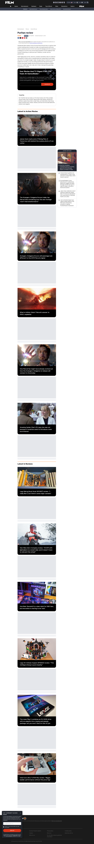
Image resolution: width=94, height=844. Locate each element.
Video (56, 6)
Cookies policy (68, 830)
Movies (27, 29)
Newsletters (64, 6)
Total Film (32, 35)
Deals (40, 6)
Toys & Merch (48, 6)
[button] (86, 2)
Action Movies (34, 29)
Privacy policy (50, 830)
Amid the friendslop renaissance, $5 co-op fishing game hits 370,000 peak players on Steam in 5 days (67, 167)
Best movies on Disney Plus (55, 9)
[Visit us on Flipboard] (56, 2)
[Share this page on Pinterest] (22, 38)
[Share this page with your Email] (26, 38)
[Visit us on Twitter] (54, 2)
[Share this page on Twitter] (20, 38)
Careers (31, 833)
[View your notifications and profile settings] (82, 2)
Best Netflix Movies (33, 9)
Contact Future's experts (35, 830)
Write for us (32, 835)
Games (16, 6)
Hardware (33, 6)
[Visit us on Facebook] (60, 2)
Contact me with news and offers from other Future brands (12, 827)
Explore (72, 6)
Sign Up (12, 830)
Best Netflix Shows (67, 9)
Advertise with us (69, 833)
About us (49, 833)
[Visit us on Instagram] (62, 2)
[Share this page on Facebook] (18, 38)
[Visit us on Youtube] (58, 2)
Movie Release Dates (44, 9)
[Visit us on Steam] (64, 2)
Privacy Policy (15, 835)
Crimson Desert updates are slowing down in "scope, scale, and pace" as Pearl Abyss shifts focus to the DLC (67, 175)
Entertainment (24, 6)
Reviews (26, 35)
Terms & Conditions (9, 836)
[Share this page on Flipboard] (24, 38)
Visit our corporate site (56, 820)
